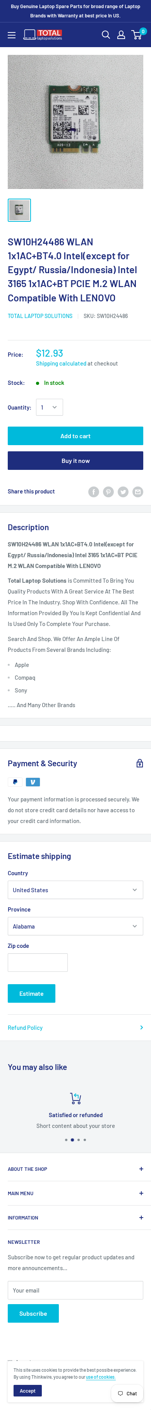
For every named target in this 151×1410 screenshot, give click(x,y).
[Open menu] (11, 35)
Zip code (18, 945)
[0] (137, 34)
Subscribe (33, 1313)
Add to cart (75, 435)
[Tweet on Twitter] (123, 491)
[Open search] (106, 35)
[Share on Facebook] (93, 491)
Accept (28, 1391)
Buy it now (76, 460)
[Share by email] (137, 491)
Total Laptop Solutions (40, 316)
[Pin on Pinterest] (108, 491)
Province (19, 909)
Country (18, 872)
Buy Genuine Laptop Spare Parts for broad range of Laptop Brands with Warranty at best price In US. (75, 11)
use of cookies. (101, 1376)
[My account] (121, 35)
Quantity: (19, 407)
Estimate (31, 993)
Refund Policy (25, 1027)
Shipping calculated (61, 363)
